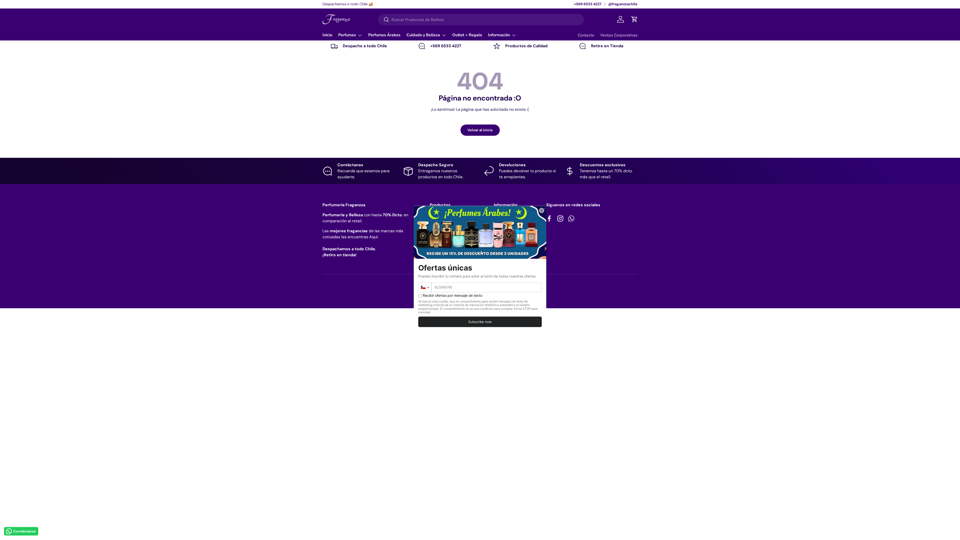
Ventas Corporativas (619, 35)
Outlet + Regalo (467, 35)
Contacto (586, 35)
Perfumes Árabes (384, 35)
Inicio (327, 35)
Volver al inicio (480, 130)
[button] (634, 19)
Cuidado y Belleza (423, 35)
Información (499, 35)
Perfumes (347, 35)
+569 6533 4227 (588, 4)
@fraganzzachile (623, 4)
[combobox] (481, 19)
